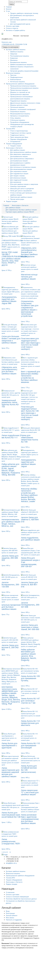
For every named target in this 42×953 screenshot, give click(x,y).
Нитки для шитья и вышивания (21, 190)
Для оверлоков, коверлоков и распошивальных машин (20, 155)
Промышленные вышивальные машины (24, 88)
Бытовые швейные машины (15, 49)
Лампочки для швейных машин (21, 197)
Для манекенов (15, 182)
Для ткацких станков (17, 176)
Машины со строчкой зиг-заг (20, 92)
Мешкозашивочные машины (20, 113)
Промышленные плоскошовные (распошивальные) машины (21, 97)
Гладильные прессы (17, 135)
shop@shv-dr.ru (11, 863)
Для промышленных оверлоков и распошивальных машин (22, 159)
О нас (8, 11)
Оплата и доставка (12, 26)
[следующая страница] (9, 852)
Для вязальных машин (18, 178)
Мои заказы (10, 917)
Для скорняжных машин (18, 171)
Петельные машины (17, 107)
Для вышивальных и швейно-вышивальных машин (20, 164)
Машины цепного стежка (19, 105)
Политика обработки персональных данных (21, 899)
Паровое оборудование (18, 139)
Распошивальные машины (19, 56)
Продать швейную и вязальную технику (24, 13)
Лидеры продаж (11, 201)
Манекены (14, 60)
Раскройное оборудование (19, 122)
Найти (11, 4)
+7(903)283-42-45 (8, 44)
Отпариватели (15, 141)
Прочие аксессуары (17, 199)
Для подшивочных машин (19, 173)
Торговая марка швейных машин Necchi (20, 212)
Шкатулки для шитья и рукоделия (22, 188)
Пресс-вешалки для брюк (19, 137)
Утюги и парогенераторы (19, 131)
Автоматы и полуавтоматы (19, 116)
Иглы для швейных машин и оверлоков (24, 184)
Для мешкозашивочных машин (21, 169)
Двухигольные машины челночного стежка (25, 103)
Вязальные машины (13, 73)
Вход (7, 911)
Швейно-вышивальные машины (21, 64)
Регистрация (10, 913)
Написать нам (7, 42)
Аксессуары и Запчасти (14, 148)
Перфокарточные (16, 77)
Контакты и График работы (15, 30)
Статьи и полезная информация (17, 896)
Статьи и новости (12, 28)
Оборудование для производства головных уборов (22, 125)
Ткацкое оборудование (14, 143)
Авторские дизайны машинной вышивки (24, 71)
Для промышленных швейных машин (23, 152)
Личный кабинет (11, 915)
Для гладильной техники (18, 180)
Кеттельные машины (17, 81)
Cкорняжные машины (18, 111)
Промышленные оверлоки (19, 94)
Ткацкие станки (15, 146)
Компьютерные (15, 79)
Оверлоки (13, 54)
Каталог (8, 9)
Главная (9, 7)
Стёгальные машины (17, 120)
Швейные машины (16, 51)
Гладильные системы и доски (20, 133)
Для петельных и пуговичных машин (23, 167)
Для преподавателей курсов (20, 24)
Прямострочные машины (19, 90)
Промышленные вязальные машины (23, 86)
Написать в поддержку (14, 920)
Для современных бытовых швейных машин (21, 210)
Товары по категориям (10, 47)
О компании (10, 892)
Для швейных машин (17, 150)
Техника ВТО (10, 128)
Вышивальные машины (18, 62)
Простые (13, 75)
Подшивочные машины (18, 101)
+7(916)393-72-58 (21, 44)
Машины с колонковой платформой (23, 109)
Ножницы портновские (18, 186)
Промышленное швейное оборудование (20, 84)
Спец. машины (15, 118)
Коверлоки (14, 58)
